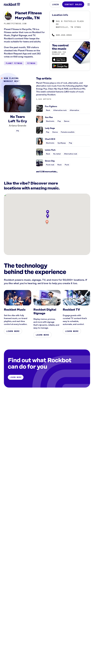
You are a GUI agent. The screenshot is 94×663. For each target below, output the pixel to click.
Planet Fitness (14, 63)
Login (55, 4)
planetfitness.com (15, 23)
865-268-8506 (64, 35)
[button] (47, 222)
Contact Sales (73, 4)
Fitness (31, 63)
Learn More (13, 331)
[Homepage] (12, 4)
